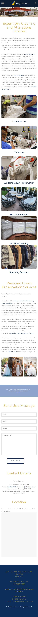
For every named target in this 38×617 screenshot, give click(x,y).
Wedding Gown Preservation (19, 182)
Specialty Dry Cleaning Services (19, 601)
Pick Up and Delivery (19, 582)
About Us (19, 574)
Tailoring (19, 152)
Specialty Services (19, 272)
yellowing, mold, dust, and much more (22, 333)
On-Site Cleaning (19, 599)
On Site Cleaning (19, 243)
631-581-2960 (12, 352)
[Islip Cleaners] (19, 3)
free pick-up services (17, 75)
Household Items (19, 214)
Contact (19, 576)
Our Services (19, 584)
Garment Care (19, 121)
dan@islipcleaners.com (29, 487)
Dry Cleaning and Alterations (19, 572)
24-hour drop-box (29, 54)
